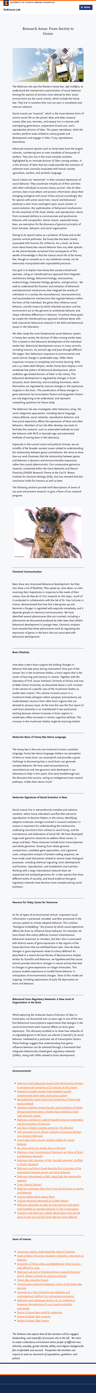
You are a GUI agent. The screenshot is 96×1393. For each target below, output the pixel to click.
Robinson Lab (12, 10)
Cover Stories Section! (29, 1184)
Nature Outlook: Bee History (33, 1320)
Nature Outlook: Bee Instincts (34, 1316)
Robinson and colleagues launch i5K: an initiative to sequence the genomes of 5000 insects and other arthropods (46, 1304)
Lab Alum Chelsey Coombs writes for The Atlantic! (45, 1127)
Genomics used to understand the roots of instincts (46, 1251)
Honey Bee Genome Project (32, 1280)
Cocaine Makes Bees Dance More (36, 1196)
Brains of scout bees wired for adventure (39, 1312)
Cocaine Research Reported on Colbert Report (42, 1200)
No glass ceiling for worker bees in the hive (41, 1148)
